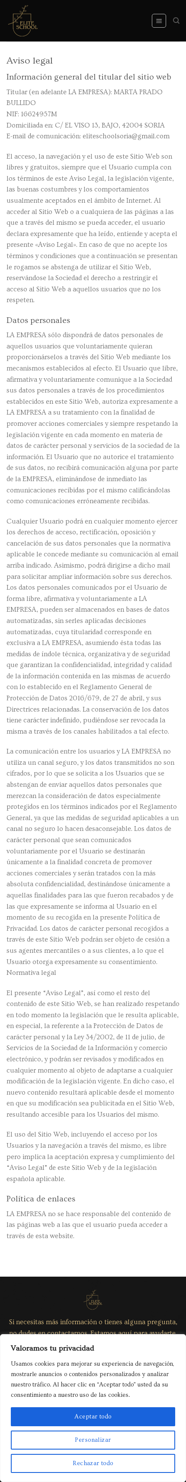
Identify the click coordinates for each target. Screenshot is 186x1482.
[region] (93, 1408)
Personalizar (93, 1440)
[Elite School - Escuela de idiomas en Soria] (22, 21)
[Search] (176, 21)
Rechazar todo (93, 1463)
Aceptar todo (92, 1416)
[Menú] (159, 21)
